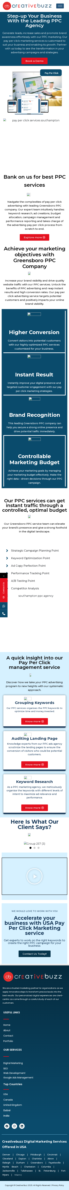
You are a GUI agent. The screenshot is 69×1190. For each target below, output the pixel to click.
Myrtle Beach (10, 1166)
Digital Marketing (13, 1063)
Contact (8, 1035)
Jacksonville (9, 1170)
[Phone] (4, 613)
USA (5, 1094)
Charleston (29, 1166)
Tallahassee (27, 1170)
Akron (51, 1158)
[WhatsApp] (4, 606)
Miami (18, 1175)
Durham (20, 1162)
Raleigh (6, 1162)
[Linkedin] (22, 1126)
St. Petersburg (47, 1170)
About (6, 1030)
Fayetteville (55, 1162)
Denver (6, 1154)
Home (6, 1025)
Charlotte (37, 1158)
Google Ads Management (18, 1077)
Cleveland (8, 1158)
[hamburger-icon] (60, 6)
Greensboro (37, 1162)
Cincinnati (52, 1154)
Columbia (46, 1166)
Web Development (14, 1073)
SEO (5, 1068)
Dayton (22, 1158)
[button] (30, 848)
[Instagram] (14, 1126)
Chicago (20, 1154)
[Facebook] (7, 1126)
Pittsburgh (35, 1154)
